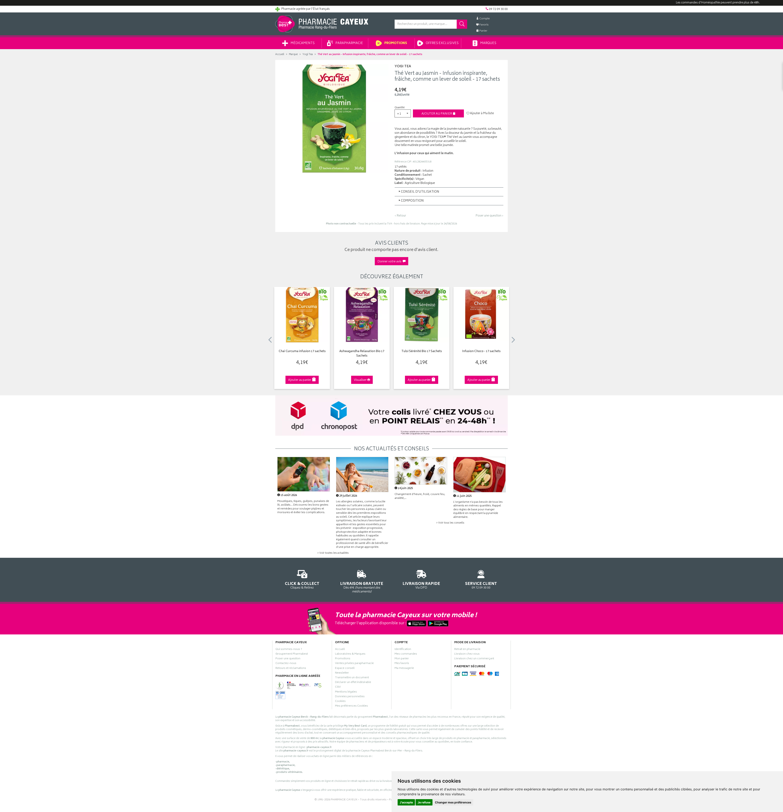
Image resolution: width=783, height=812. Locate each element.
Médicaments (302, 43)
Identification (403, 650)
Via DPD (421, 585)
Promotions (395, 43)
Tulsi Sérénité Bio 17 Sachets (421, 351)
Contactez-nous (285, 664)
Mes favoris (402, 664)
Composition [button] (412, 201)
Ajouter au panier (437, 113)
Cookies (340, 702)
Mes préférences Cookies (351, 706)
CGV (338, 687)
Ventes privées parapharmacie (354, 664)
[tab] (449, 192)
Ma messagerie (404, 669)
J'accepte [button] (406, 802)
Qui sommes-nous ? (288, 650)
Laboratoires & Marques (350, 654)
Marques (488, 43)
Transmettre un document (352, 678)
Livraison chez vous (467, 654)
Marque (293, 54)
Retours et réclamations (290, 669)
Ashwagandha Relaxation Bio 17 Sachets (361, 353)
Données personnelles (350, 697)
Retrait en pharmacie (467, 650)
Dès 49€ (361, 587)
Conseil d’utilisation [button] (420, 192)
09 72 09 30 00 (481, 585)
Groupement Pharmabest (291, 654)
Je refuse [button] (424, 802)
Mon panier (402, 659)
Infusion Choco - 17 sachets (481, 351)
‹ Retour (400, 215)
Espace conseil (345, 669)
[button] (403, 113)
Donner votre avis (390, 261)
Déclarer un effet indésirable (353, 683)
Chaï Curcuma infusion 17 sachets (302, 351)
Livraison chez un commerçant (474, 659)
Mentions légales (346, 692)
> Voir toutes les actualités (333, 553)
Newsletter (342, 673)
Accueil (279, 54)
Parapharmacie (349, 43)
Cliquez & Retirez (302, 585)
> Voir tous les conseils (450, 523)
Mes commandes (406, 654)
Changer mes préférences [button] (453, 802)
